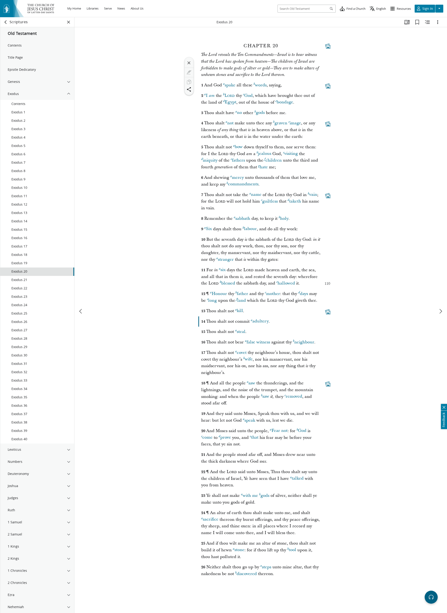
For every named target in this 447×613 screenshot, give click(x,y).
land (241, 300)
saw (251, 383)
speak (249, 420)
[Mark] (189, 72)
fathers (238, 160)
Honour (219, 294)
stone (239, 550)
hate (264, 167)
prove (225, 437)
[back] (6, 22)
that (254, 437)
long (212, 300)
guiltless (270, 201)
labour (250, 229)
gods (260, 113)
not (230, 123)
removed (294, 397)
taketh (295, 201)
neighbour (304, 342)
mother (273, 294)
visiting (291, 154)
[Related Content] (427, 22)
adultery (260, 321)
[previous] (81, 311)
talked (298, 478)
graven (280, 123)
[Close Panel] (68, 22)
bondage (285, 102)
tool (292, 550)
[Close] (189, 63)
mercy (238, 177)
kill (240, 311)
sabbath (242, 218)
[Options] (437, 22)
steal (241, 332)
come (207, 437)
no (239, 113)
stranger (226, 259)
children (273, 160)
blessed (228, 283)
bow (239, 147)
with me (250, 495)
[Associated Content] (328, 46)
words (261, 85)
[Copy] (189, 82)
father (242, 294)
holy (284, 218)
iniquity (210, 160)
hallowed (286, 283)
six (223, 270)
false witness (258, 342)
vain (313, 195)
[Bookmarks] (417, 22)
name (256, 195)
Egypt (230, 102)
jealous (264, 154)
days (304, 294)
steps (266, 567)
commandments (243, 184)
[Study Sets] (407, 22)
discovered (247, 574)
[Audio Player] (431, 597)
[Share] (189, 89)
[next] (440, 311)
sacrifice (210, 519)
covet (242, 353)
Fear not (279, 431)
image (295, 123)
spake (230, 85)
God (248, 95)
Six (209, 229)
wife (249, 359)
